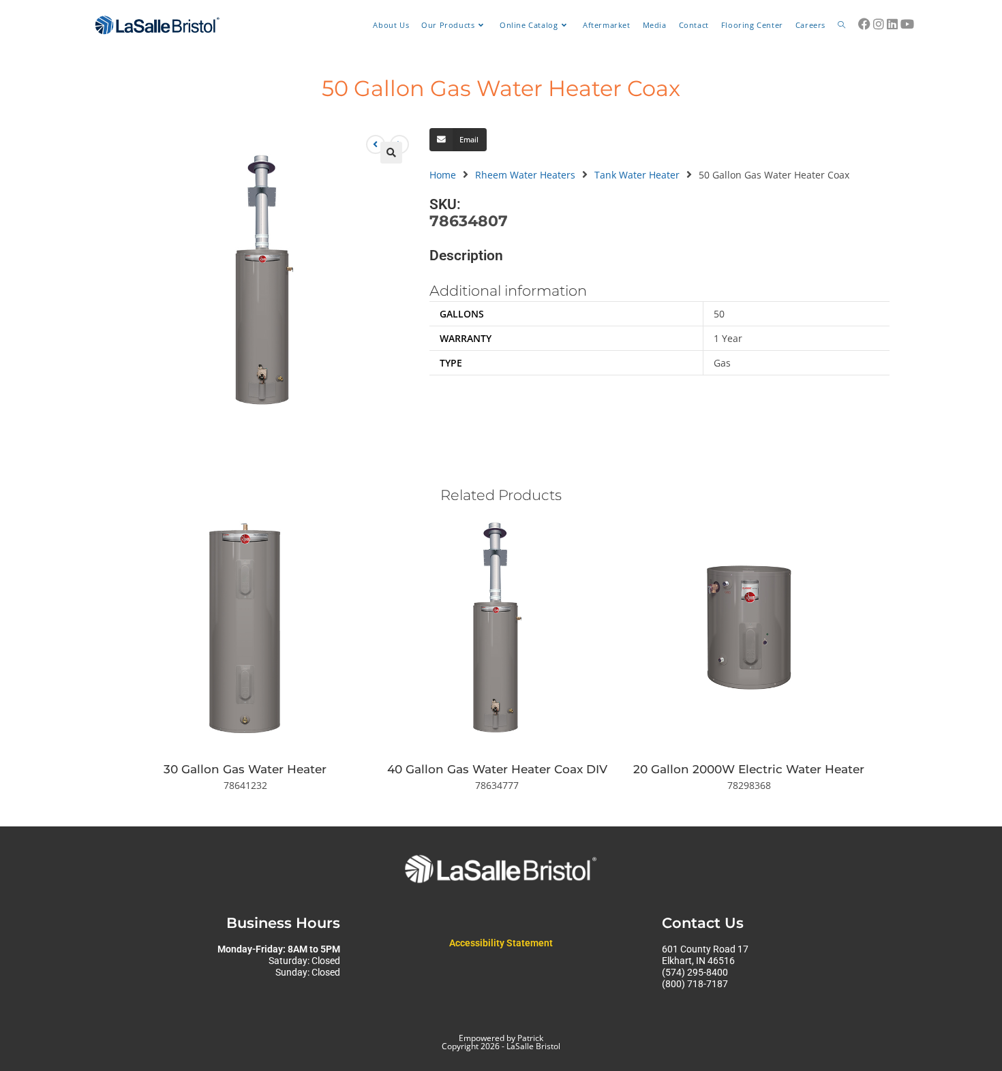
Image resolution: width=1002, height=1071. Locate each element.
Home (442, 174)
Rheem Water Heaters (525, 174)
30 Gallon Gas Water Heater (245, 769)
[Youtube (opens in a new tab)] (907, 24)
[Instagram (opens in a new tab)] (878, 24)
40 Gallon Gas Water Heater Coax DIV (497, 769)
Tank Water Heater (637, 174)
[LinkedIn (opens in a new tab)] (892, 24)
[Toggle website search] (841, 25)
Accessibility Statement (501, 942)
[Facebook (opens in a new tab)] (864, 24)
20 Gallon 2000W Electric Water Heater (748, 769)
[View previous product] (375, 144)
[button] (391, 153)
